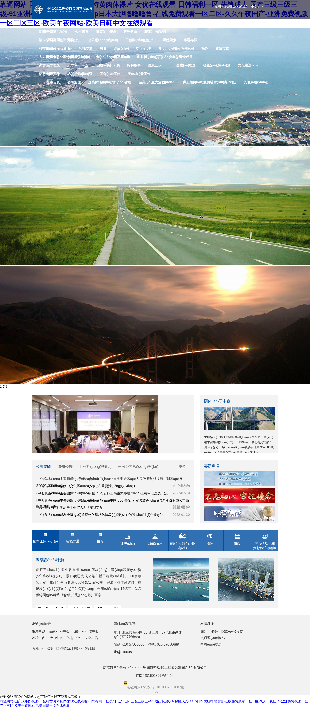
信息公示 (155, 65)
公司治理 (74, 82)
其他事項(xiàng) (256, 82)
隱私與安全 (63, 648)
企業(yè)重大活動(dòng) (157, 82)
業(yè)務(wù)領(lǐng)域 (56, 40)
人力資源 (46, 57)
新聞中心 (46, 31)
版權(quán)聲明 (43, 648)
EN (262, 6)
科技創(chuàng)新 (53, 48)
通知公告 (65, 466)
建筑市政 (222, 48)
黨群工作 (46, 65)
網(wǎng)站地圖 (84, 648)
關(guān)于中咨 (51, 23)
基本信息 (53, 82)
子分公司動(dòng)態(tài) (138, 466)
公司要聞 (43, 466)
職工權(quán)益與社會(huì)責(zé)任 (209, 82)
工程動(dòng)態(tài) (95, 466)
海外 (204, 48)
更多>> (184, 466)
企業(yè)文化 (178, 57)
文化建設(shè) (248, 65)
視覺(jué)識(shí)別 (216, 65)
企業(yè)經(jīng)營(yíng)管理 (109, 82)
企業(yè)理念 (186, 65)
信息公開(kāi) (49, 74)
